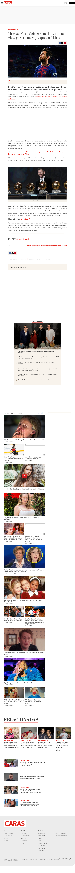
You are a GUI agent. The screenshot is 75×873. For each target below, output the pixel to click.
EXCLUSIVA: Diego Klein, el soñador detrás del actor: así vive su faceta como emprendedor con (63, 746)
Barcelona (22, 259)
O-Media (41, 830)
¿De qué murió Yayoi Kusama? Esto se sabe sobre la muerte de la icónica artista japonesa (11, 745)
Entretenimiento (38, 2)
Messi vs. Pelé (27, 219)
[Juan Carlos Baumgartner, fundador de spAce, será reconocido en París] (11, 777)
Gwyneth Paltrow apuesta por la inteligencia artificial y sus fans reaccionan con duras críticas (38, 375)
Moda (22, 2)
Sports (48, 2)
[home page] (8, 2)
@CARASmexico (23, 239)
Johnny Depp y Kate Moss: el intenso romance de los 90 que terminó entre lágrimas (46, 745)
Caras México (13, 259)
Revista (72, 2)
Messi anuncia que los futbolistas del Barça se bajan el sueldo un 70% (37, 153)
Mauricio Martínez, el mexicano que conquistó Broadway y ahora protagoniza (37, 380)
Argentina (31, 259)
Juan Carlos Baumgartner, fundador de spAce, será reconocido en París (32, 777)
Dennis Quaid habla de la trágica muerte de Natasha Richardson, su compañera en (30, 790)
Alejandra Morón (21, 42)
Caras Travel (66, 3)
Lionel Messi (47, 259)
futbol (39, 259)
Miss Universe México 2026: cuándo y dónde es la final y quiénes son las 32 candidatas (37, 363)
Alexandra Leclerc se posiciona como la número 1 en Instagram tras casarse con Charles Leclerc (32, 764)
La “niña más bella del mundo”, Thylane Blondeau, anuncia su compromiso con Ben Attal (30, 804)
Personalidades (56, 2)
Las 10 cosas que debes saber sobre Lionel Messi (46, 246)
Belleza (29, 2)
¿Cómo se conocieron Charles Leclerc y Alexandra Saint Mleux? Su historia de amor (28, 745)
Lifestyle (16, 2)
